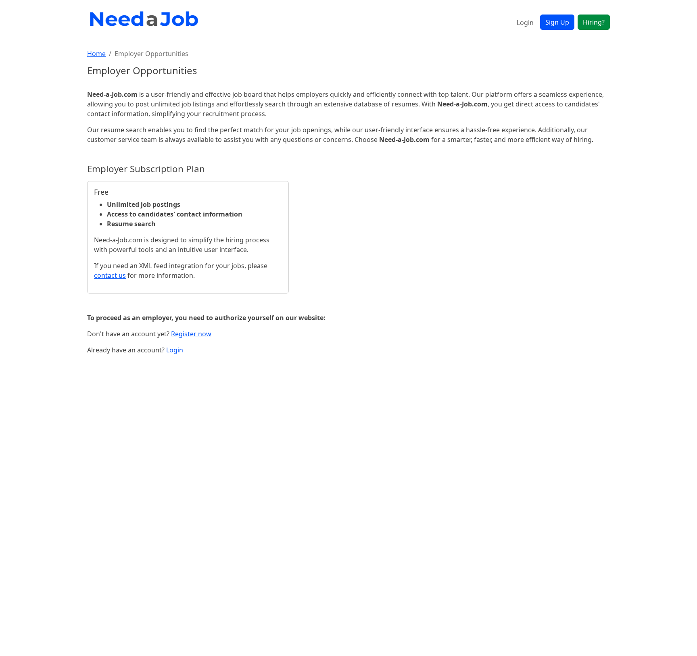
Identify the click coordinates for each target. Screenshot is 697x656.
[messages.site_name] (145, 19)
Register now (191, 333)
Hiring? (594, 22)
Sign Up (557, 22)
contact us (110, 275)
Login (525, 22)
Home (96, 53)
